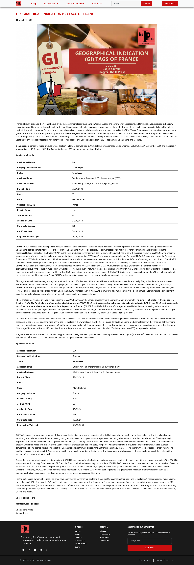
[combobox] (125, 3)
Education (49, 3)
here (30, 510)
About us (97, 3)
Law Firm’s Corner (75, 3)
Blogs (34, 3)
